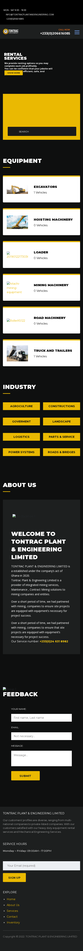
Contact (12, 916)
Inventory (13, 922)
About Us (13, 905)
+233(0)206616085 (15, 18)
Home (11, 899)
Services (12, 911)
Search (24, 131)
